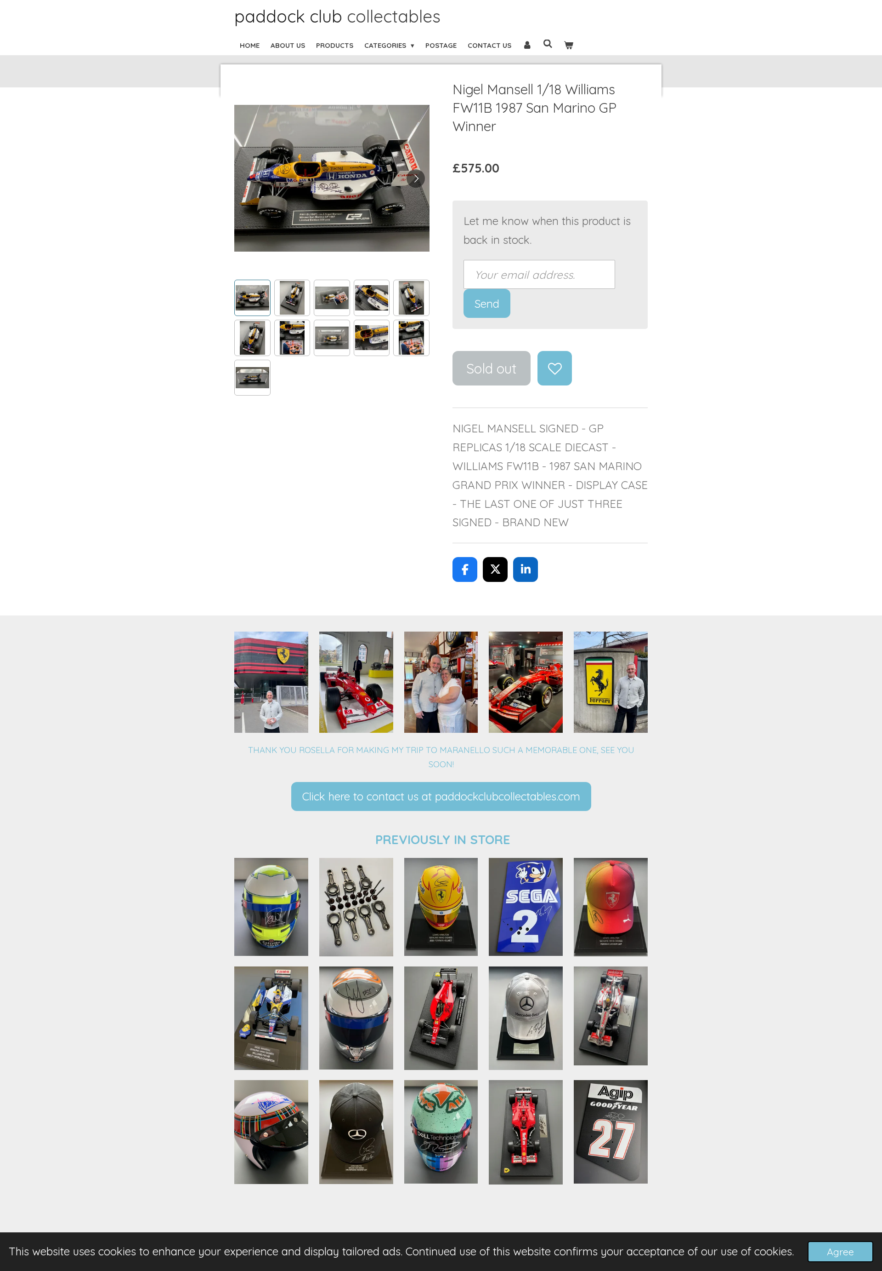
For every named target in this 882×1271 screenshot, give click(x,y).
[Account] (527, 45)
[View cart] (568, 45)
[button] (252, 298)
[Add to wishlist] (554, 368)
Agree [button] (840, 1251)
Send (487, 304)
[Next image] (416, 178)
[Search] (547, 43)
